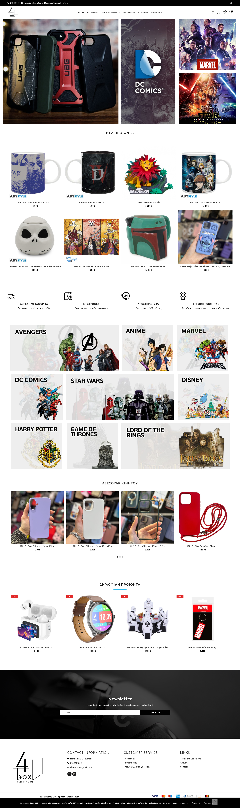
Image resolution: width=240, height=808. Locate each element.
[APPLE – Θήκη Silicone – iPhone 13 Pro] (147, 517)
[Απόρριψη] (215, 802)
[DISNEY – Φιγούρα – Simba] (148, 173)
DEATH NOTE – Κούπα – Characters (205, 202)
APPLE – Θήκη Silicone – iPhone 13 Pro (147, 546)
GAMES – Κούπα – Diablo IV (91, 202)
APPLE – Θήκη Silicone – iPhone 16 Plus (37, 546)
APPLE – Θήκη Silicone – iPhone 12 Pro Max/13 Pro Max (205, 266)
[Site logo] (13, 12)
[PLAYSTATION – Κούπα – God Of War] (35, 173)
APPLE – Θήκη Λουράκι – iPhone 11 (202, 546)
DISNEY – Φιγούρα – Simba (148, 202)
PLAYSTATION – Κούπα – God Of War (34, 202)
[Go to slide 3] (122, 557)
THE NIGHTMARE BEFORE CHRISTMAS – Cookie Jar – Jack (34, 266)
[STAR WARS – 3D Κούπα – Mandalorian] (148, 237)
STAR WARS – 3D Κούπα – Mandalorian (148, 266)
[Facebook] (69, 774)
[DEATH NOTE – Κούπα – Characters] (205, 173)
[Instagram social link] (230, 3)
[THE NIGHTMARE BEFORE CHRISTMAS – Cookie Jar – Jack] (35, 237)
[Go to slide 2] (120, 557)
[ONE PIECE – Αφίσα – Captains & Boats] (91, 237)
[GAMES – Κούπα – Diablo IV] (91, 173)
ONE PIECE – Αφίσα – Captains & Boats (91, 266)
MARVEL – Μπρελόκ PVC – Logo (202, 647)
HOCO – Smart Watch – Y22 (92, 647)
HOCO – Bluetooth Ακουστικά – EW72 (37, 647)
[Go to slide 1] (117, 557)
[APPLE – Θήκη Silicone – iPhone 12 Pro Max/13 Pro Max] (205, 237)
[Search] (213, 12)
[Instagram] (74, 774)
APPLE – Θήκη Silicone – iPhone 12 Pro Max (92, 546)
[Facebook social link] (227, 3)
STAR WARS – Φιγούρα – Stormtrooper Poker (147, 647)
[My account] (218, 12)
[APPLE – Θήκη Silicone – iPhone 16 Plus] (37, 517)
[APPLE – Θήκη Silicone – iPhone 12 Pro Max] (92, 517)
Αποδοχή (196, 803)
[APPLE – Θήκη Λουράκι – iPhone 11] (203, 517)
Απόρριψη (208, 803)
